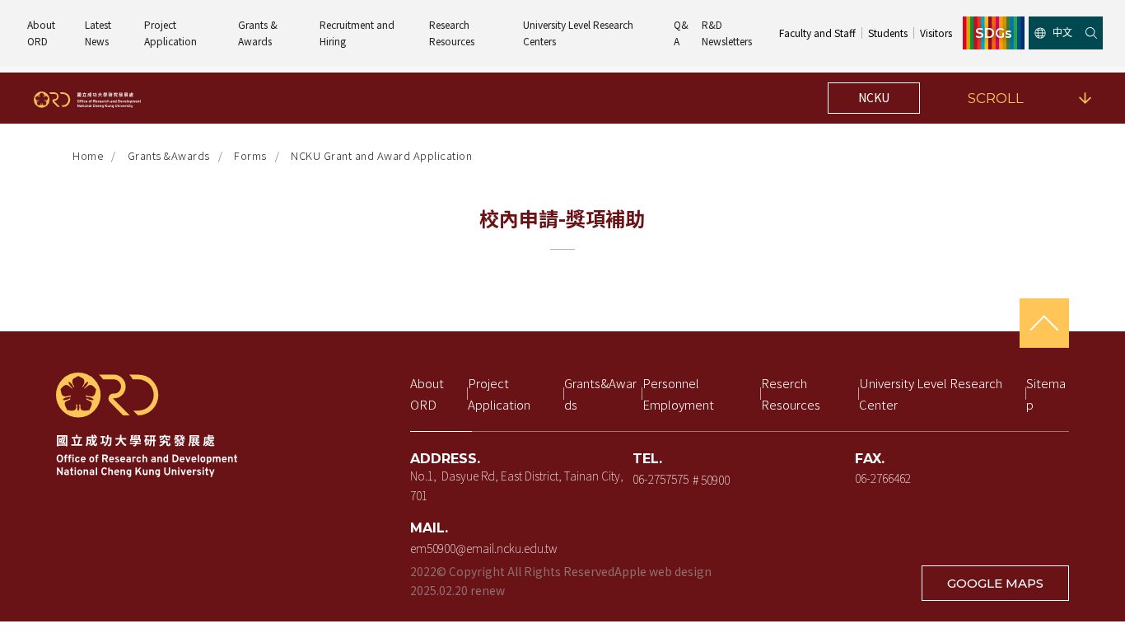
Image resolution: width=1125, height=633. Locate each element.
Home (87, 155)
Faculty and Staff (817, 33)
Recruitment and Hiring (358, 32)
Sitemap (1046, 393)
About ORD (42, 32)
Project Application (170, 32)
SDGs (993, 33)
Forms (250, 155)
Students (888, 33)
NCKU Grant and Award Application (381, 155)
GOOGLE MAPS (995, 583)
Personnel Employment (678, 393)
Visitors (936, 33)
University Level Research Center (932, 393)
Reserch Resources (790, 393)
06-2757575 (661, 479)
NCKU (873, 97)
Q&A (681, 32)
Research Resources (451, 32)
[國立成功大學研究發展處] (87, 98)
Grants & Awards (259, 32)
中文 (1062, 32)
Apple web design (663, 571)
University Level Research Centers (579, 32)
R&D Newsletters (727, 32)
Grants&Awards (600, 393)
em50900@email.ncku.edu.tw (483, 548)
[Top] (1044, 323)
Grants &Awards (169, 155)
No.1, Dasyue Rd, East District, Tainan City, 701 (517, 485)
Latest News (99, 32)
